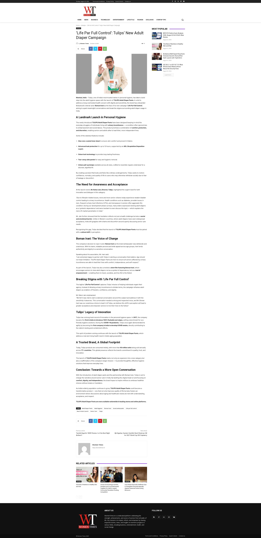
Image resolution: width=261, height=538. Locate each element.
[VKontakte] (174, 517)
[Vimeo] (181, 1)
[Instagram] (175, 1)
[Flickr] (164, 517)
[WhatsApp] (105, 49)
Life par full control (131, 408)
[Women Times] (77, 44)
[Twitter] (178, 1)
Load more (168, 75)
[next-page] (80, 497)
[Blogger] (154, 517)
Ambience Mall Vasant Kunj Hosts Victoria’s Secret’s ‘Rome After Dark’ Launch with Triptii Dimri (174, 56)
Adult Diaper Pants (87, 408)
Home (78, 25)
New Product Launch (82, 411)
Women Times (84, 43)
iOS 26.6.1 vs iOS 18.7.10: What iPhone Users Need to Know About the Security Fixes (173, 66)
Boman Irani (107, 408)
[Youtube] (184, 1)
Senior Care (93, 411)
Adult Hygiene (98, 408)
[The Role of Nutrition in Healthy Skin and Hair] (87, 474)
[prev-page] (77, 497)
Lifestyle (83, 25)
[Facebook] (172, 1)
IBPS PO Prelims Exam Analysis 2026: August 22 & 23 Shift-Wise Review (173, 35)
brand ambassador (118, 408)
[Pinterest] (100, 49)
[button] (182, 19)
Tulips (101, 411)
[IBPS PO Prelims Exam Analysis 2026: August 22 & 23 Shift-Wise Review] (157, 35)
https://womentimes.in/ (98, 447)
